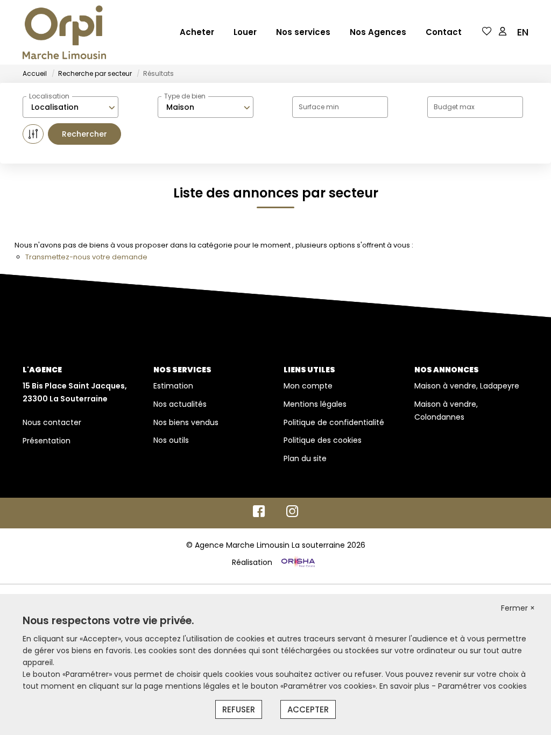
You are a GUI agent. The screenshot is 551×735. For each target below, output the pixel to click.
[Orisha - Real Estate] (297, 561)
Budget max (454, 106)
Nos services (303, 32)
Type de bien (185, 96)
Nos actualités (180, 404)
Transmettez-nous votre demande (86, 257)
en (522, 32)
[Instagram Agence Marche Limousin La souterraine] (292, 513)
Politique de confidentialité (334, 422)
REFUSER (238, 709)
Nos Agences (378, 32)
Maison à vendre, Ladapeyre (466, 385)
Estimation (173, 385)
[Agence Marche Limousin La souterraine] (64, 32)
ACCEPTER (308, 709)
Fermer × (518, 608)
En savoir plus (405, 686)
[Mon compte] (502, 32)
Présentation (46, 440)
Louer (245, 32)
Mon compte (308, 385)
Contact (444, 32)
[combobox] (70, 107)
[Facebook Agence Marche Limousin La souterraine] (259, 513)
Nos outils (171, 440)
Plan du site (305, 458)
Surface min (319, 106)
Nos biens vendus (185, 422)
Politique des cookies (323, 440)
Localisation (49, 96)
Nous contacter (52, 422)
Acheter (197, 32)
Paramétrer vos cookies (482, 686)
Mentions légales (315, 404)
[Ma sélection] (487, 32)
